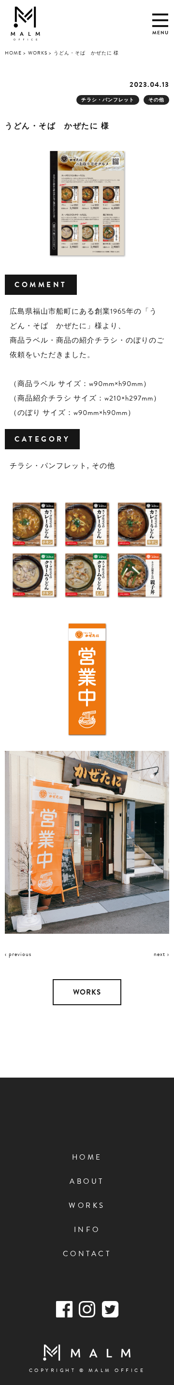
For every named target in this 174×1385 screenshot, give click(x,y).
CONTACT (87, 1253)
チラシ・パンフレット (107, 99)
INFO (87, 1229)
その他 (156, 99)
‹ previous (18, 954)
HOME (87, 1157)
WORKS (87, 992)
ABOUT (87, 1181)
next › (161, 954)
